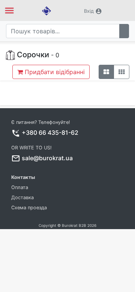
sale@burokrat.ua (47, 158)
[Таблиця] (121, 72)
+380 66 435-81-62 (50, 132)
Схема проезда (29, 207)
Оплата (19, 187)
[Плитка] (106, 72)
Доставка (22, 197)
